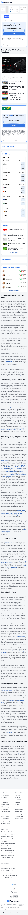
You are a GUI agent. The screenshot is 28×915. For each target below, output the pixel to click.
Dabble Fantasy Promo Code (8, 834)
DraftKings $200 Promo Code (8, 870)
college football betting (6, 562)
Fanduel (14, 429)
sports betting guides (7, 690)
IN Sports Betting (5, 816)
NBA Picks (17, 797)
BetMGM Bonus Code (6, 866)
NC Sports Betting (5, 823)
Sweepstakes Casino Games (8, 853)
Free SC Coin (4, 841)
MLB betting (23, 561)
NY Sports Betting (5, 795)
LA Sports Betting (5, 818)
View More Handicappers (14, 290)
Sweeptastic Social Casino (7, 846)
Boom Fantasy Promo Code (7, 831)
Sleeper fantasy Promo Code (8, 838)
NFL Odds (17, 802)
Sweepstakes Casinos (6, 848)
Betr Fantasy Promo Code (7, 836)
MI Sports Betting (5, 804)
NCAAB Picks (18, 800)
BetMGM (18, 429)
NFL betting (10, 561)
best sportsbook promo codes (10, 407)
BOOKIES (14, 30)
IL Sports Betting (5, 807)
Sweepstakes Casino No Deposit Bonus (10, 860)
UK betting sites (16, 511)
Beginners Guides (19, 809)
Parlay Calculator (19, 818)
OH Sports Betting (5, 821)
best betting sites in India (7, 513)
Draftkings (9, 429)
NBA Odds (17, 804)
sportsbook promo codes (16, 375)
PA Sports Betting (5, 802)
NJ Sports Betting (5, 800)
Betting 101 (12, 700)
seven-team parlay (14, 753)
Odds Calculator (19, 816)
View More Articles (14, 252)
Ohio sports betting (7, 476)
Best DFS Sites (4, 829)
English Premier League (12, 567)
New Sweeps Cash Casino (7, 857)
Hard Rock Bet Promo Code (7, 877)
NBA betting (17, 561)
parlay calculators (7, 638)
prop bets (9, 543)
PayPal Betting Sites (19, 814)
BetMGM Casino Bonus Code (8, 868)
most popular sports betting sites (11, 446)
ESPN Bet (23, 429)
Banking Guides (18, 811)
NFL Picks (17, 795)
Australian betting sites (14, 515)
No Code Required (14, 122)
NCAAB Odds (18, 807)
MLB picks (3, 652)
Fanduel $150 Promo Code (7, 873)
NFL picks (13, 651)
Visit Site (14, 33)
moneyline (9, 732)
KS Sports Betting (5, 797)
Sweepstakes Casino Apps (7, 855)
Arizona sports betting (13, 467)
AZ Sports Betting (5, 809)
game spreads (8, 542)
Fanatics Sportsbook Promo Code (9, 875)
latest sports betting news (7, 358)
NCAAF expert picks (21, 651)
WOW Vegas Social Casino (7, 850)
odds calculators (21, 636)
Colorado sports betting (15, 468)
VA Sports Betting (5, 814)
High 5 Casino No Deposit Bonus (8, 843)
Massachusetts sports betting (18, 474)
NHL (25, 565)
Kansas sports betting (11, 471)
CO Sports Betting (5, 811)
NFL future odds (8, 361)
